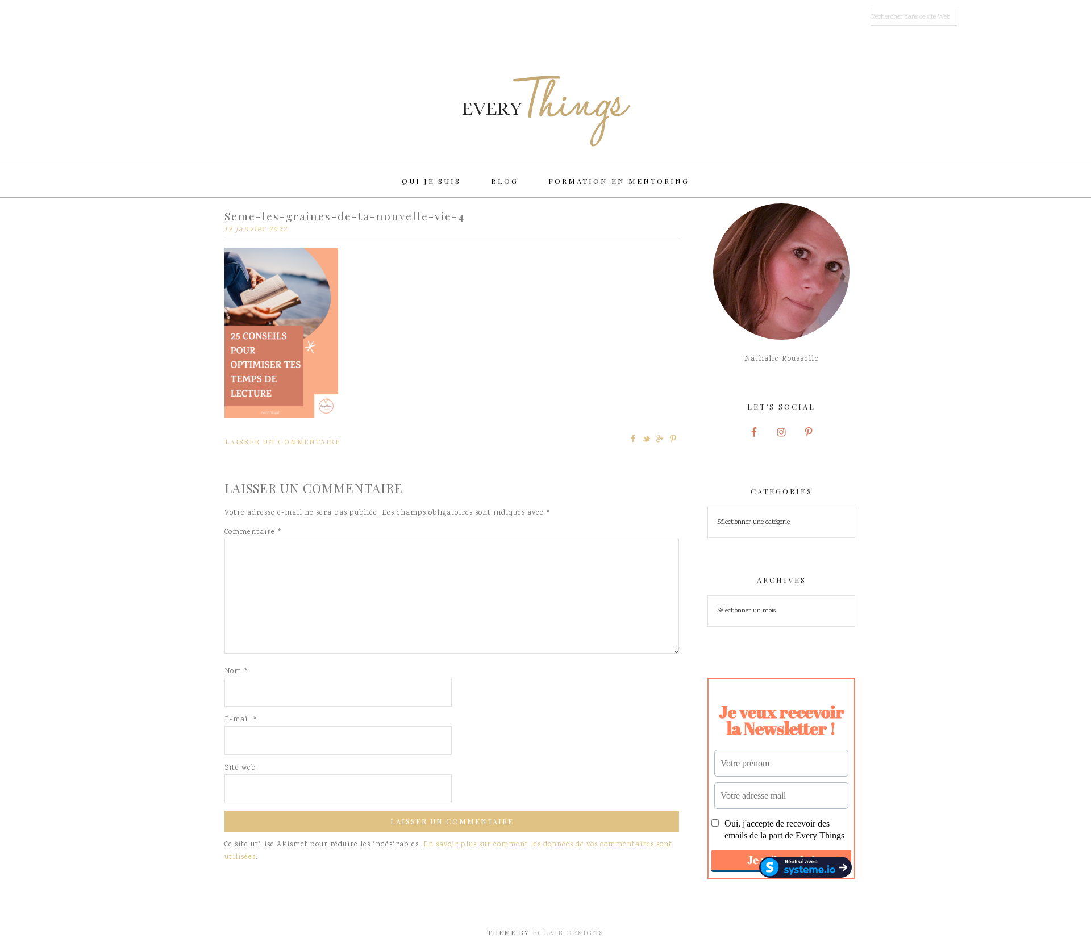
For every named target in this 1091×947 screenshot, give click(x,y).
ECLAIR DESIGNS (568, 932)
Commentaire (253, 532)
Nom (236, 671)
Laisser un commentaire (282, 441)
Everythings (545, 111)
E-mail (240, 720)
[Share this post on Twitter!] (646, 439)
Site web (240, 768)
